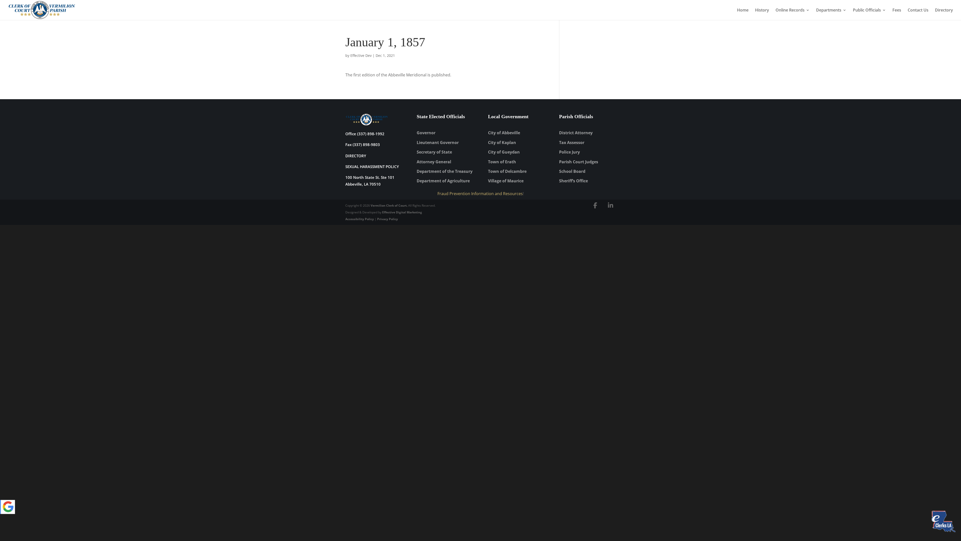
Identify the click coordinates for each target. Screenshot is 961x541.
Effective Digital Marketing (402, 212)
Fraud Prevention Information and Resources (480, 193)
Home (743, 10)
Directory (944, 10)
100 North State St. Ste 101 (369, 177)
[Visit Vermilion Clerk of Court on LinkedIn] (610, 205)
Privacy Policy (387, 219)
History (762, 10)
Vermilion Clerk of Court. (389, 205)
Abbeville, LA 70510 (363, 184)
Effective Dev (361, 55)
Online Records (790, 10)
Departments (828, 10)
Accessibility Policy (359, 219)
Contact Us (918, 10)
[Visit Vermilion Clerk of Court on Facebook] (595, 205)
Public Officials (867, 10)
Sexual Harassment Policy (372, 166)
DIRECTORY (355, 155)
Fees (896, 10)
